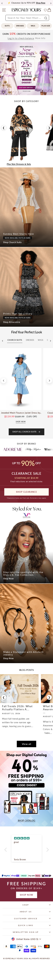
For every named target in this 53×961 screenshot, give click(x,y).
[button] (6, 850)
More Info (40, 38)
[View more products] (49, 380)
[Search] (45, 17)
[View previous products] (3, 380)
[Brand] (17, 449)
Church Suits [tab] (14, 340)
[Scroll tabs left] (2, 340)
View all (26, 744)
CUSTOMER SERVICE (25, 918)
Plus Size (46, 26)
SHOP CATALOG (26, 820)
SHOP (26, 905)
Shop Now (8, 578)
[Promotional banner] (26, 68)
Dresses (20, 26)
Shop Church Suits (12, 242)
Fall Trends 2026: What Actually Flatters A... (17, 708)
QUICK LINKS (25, 925)
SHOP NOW (26, 895)
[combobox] (27, 18)
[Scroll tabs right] (50, 340)
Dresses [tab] (30, 340)
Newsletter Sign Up (26, 932)
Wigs (33, 26)
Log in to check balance (21, 38)
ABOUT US (26, 912)
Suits (7, 26)
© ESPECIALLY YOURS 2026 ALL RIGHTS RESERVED (26, 958)
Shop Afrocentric (11, 322)
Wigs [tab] (40, 340)
